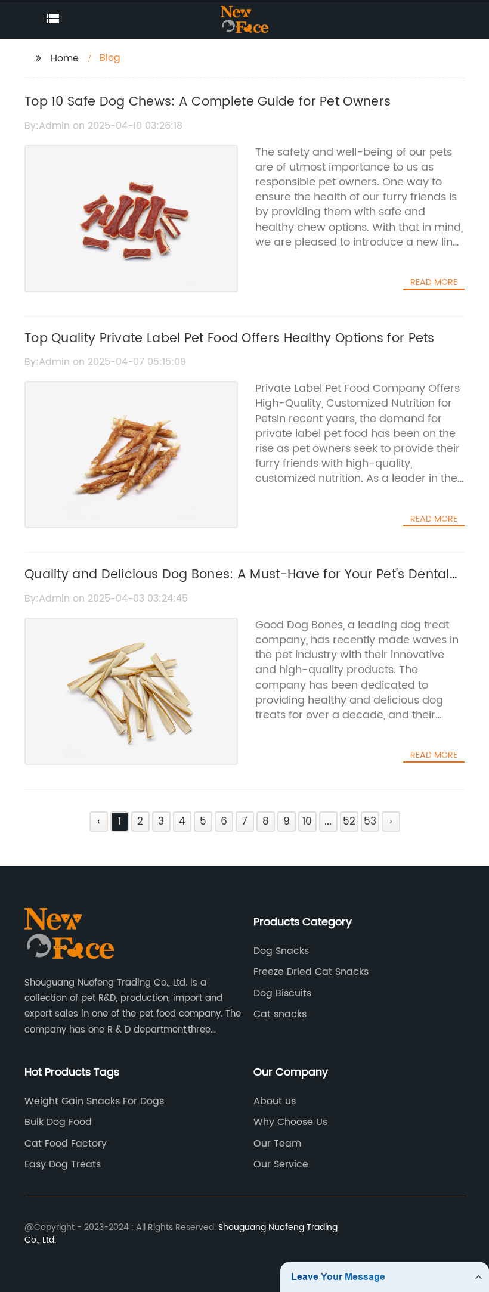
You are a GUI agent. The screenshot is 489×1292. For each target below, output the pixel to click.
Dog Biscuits (282, 993)
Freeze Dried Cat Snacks (311, 972)
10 (307, 821)
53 (370, 821)
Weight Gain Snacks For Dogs (94, 1101)
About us (274, 1101)
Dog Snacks (281, 951)
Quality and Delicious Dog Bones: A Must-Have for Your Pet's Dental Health (237, 585)
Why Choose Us (290, 1122)
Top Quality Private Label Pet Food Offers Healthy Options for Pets (229, 339)
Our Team (277, 1143)
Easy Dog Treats (62, 1164)
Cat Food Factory (65, 1143)
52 (349, 821)
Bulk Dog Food (58, 1122)
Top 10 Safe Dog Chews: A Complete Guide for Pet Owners (207, 102)
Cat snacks (280, 1014)
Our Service (280, 1164)
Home (65, 58)
